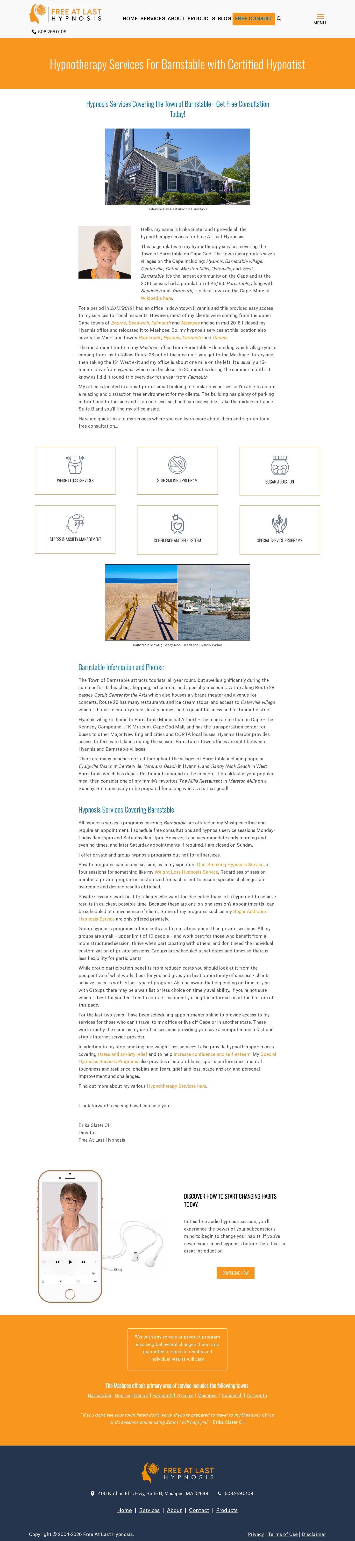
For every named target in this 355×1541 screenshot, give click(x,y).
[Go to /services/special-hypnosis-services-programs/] (280, 530)
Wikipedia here (156, 298)
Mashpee (207, 1395)
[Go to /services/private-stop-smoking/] (177, 470)
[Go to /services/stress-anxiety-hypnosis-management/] (75, 529)
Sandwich (138, 323)
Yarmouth (192, 338)
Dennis (141, 1395)
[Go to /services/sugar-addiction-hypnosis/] (280, 471)
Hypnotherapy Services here (176, 1086)
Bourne (118, 323)
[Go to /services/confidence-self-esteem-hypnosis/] (177, 530)
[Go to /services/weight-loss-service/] (75, 470)
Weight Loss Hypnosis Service (186, 872)
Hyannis (171, 338)
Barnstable (149, 338)
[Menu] (320, 16)
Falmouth (161, 323)
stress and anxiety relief (122, 1054)
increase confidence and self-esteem (212, 1054)
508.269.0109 (51, 32)
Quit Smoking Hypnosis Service (230, 865)
